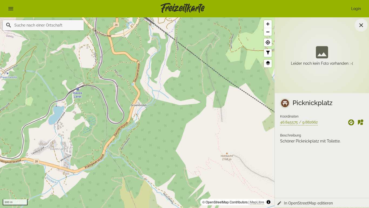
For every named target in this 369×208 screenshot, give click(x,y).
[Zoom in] (268, 24)
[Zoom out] (268, 32)
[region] (137, 112)
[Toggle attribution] (268, 202)
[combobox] (46, 25)
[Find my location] (268, 42)
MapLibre (257, 202)
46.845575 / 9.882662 (299, 122)
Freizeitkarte (182, 8)
